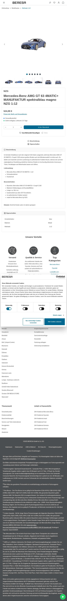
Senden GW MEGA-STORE (10, 393)
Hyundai (54, 268)
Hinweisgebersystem (55, 447)
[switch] (25, 308)
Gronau (4, 369)
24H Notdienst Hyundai (41, 415)
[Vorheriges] (4, 44)
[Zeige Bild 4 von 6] (35, 74)
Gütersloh (5, 363)
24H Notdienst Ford (40, 422)
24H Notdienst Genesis (41, 425)
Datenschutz (19, 447)
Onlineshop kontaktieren (41, 345)
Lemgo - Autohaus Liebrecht (10, 380)
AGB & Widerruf (30, 447)
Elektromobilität (6, 415)
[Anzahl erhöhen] (21, 127)
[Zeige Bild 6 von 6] (40, 74)
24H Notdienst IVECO (41, 429)
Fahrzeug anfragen (40, 342)
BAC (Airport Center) (8, 342)
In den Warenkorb (43, 127)
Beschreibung (34, 141)
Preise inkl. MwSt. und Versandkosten (15, 114)
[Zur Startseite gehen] (27, 2)
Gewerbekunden (7, 411)
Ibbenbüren (5, 376)
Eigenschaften (35, 144)
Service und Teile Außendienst (11, 422)
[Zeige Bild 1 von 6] (27, 74)
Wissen (4, 429)
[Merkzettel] (54, 2)
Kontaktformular (39, 332)
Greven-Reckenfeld (8, 366)
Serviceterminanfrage (40, 335)
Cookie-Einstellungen (33, 451)
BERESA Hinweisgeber (28, 459)
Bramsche (5, 345)
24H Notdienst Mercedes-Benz (43, 411)
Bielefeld (4, 335)
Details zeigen (57, 315)
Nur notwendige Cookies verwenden (33, 321)
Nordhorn (5, 383)
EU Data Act (42, 447)
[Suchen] (50, 2)
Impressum (8, 447)
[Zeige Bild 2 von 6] (29, 74)
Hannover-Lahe (6, 373)
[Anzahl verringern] (5, 127)
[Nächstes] (62, 44)
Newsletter (37, 339)
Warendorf (5, 397)
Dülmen (4, 352)
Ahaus (4, 339)
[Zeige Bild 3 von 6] (32, 74)
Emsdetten (5, 356)
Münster (4, 328)
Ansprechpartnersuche (41, 328)
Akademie (5, 432)
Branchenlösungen (8, 418)
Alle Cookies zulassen (54, 321)
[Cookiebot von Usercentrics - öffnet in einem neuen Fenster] (57, 277)
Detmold (4, 349)
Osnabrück (5, 332)
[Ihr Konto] (59, 2)
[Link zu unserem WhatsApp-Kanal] (63, 597)
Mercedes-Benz (55, 264)
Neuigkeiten (5, 425)
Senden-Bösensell (7, 390)
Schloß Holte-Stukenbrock (10, 386)
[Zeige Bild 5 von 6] (37, 74)
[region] (33, 49)
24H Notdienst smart (40, 418)
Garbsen (4, 359)
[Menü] (4, 2)
